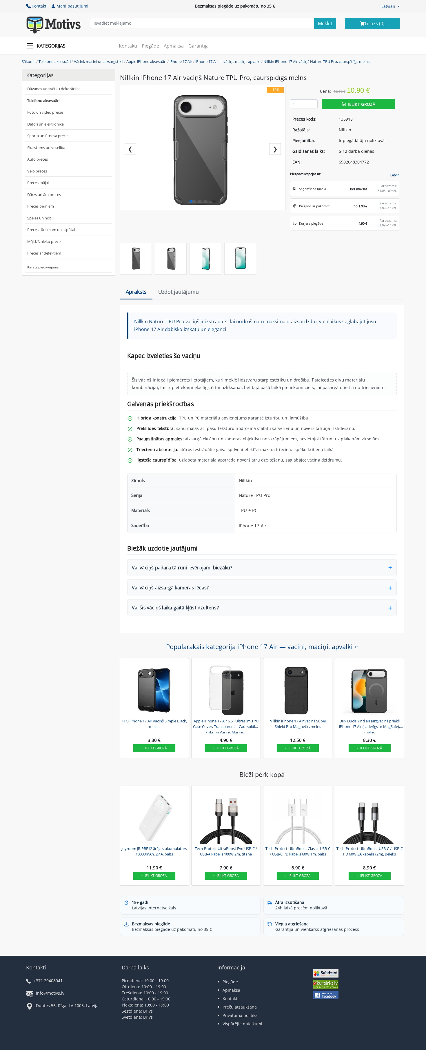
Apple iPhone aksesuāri (146, 61)
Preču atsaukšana (240, 1007)
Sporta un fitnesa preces (48, 135)
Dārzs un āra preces (44, 194)
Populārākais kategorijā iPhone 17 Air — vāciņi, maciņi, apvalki (259, 646)
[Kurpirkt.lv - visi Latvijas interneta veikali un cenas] (325, 985)
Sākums (28, 61)
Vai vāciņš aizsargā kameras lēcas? (170, 587)
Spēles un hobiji (40, 218)
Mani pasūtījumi (72, 6)
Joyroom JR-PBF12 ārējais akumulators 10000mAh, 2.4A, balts (154, 851)
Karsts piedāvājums (43, 267)
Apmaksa (174, 46)
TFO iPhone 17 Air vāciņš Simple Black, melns (154, 723)
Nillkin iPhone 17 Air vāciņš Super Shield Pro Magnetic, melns (298, 723)
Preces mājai (38, 182)
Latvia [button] (394, 175)
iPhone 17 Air (181, 61)
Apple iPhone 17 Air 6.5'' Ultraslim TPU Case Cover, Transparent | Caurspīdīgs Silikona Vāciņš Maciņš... (226, 725)
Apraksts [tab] (136, 291)
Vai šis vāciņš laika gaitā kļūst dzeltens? (175, 607)
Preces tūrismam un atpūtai (51, 229)
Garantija (198, 46)
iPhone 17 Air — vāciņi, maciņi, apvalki (227, 61)
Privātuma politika (240, 1015)
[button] (390, 6)
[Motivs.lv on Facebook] (325, 996)
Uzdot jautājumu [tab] (178, 291)
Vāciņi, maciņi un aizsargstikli (98, 61)
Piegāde (150, 46)
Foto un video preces (45, 112)
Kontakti (40, 6)
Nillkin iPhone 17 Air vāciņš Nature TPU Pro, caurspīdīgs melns (316, 61)
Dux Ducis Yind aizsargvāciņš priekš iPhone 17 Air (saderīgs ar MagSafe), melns (369, 725)
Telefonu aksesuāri (55, 61)
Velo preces (37, 171)
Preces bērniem (40, 206)
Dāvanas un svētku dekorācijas (53, 88)
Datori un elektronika (45, 124)
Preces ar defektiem (44, 253)
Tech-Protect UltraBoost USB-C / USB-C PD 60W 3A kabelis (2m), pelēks (369, 851)
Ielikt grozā (361, 104)
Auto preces (37, 159)
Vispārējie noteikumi (242, 1024)
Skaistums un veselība (46, 147)
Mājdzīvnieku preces (44, 241)
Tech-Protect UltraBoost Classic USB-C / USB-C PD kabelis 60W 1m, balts (297, 851)
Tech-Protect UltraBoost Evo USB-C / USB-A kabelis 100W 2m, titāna (226, 851)
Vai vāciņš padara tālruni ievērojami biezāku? (182, 567)
